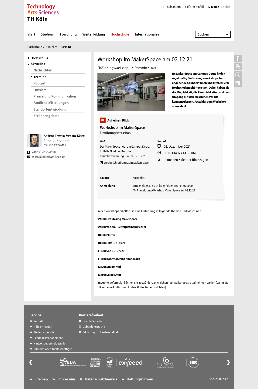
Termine (40, 76)
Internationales (147, 34)
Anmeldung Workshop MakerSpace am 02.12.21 (166, 190)
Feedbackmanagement (48, 337)
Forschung (68, 34)
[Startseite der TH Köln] (43, 12)
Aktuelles (51, 46)
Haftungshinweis (139, 378)
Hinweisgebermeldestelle (50, 343)
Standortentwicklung (50, 109)
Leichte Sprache (93, 321)
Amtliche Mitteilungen (51, 102)
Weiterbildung (93, 34)
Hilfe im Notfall (194, 7)
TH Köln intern (172, 7)
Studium (47, 34)
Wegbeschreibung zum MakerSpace (126, 162)
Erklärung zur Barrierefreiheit (101, 332)
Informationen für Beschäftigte (53, 349)
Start (31, 34)
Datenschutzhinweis (100, 378)
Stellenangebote (46, 115)
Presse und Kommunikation (55, 96)
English (226, 7)
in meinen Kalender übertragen (186, 159)
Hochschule (120, 34)
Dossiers (40, 89)
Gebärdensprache (94, 326)
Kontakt (38, 321)
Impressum (66, 378)
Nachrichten (43, 70)
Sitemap (41, 378)
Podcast (40, 83)
